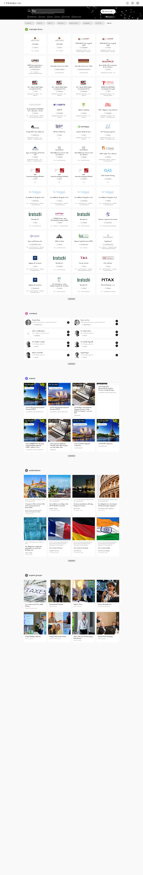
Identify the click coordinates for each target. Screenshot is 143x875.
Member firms (33, 16)
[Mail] (68, 322)
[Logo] (12, 3)
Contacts (43, 16)
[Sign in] (132, 3)
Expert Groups (77, 16)
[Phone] (117, 324)
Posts (58, 16)
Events (51, 16)
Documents (67, 16)
